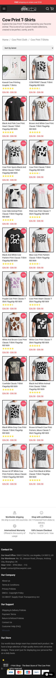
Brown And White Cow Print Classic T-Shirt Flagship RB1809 (41, 126)
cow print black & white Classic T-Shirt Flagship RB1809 (39, 474)
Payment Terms (9, 614)
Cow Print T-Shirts (40, 39)
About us (6, 581)
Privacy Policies (9, 589)
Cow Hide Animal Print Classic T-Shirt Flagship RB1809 (12, 214)
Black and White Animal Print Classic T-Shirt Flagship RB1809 (39, 386)
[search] (47, 8)
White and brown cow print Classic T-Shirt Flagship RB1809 (14, 342)
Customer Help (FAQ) (11, 626)
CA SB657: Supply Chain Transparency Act (20, 597)
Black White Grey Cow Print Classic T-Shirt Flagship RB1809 (14, 430)
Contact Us (7, 622)
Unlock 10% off (5, 665)
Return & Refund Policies (13, 618)
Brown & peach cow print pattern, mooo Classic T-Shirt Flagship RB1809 (40, 430)
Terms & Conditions (10, 585)
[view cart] (52, 8)
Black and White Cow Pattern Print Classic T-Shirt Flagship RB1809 (14, 258)
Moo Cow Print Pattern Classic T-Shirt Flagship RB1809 (39, 258)
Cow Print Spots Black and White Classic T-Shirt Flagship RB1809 (14, 170)
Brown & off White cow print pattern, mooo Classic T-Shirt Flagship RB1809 (14, 474)
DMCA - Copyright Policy (13, 593)
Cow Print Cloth (19, 39)
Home (5, 39)
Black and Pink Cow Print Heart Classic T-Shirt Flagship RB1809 (13, 126)
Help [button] (51, 674)
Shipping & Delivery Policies (14, 610)
